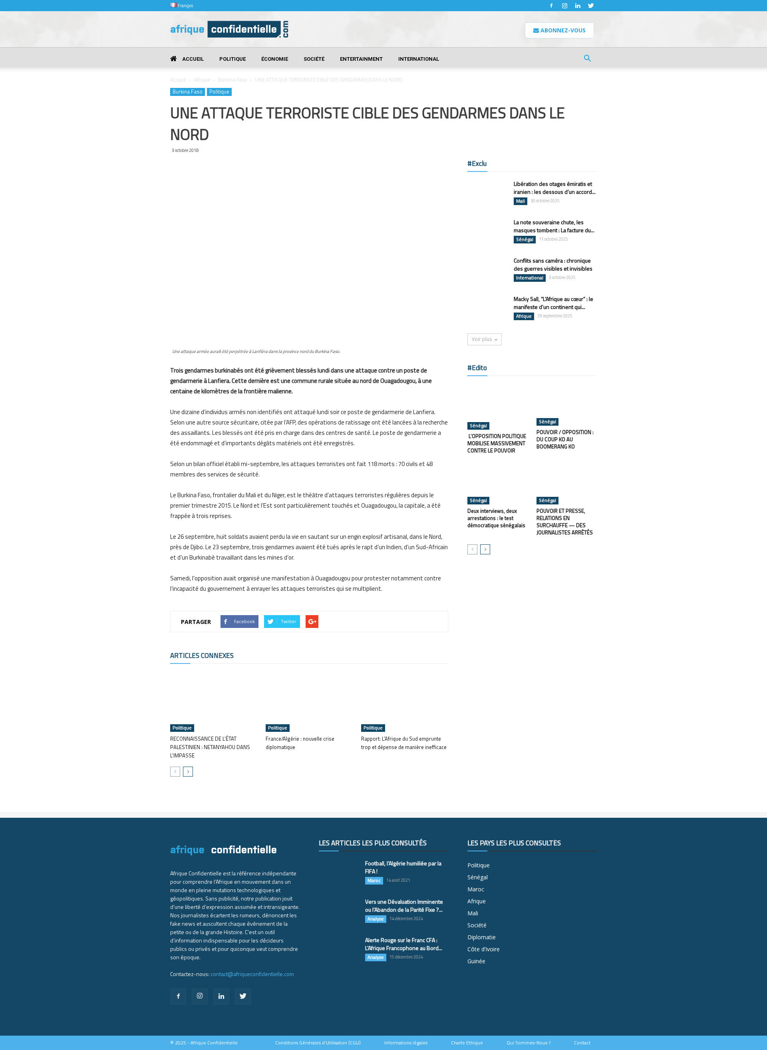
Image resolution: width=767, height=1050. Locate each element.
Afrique (202, 79)
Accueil (192, 59)
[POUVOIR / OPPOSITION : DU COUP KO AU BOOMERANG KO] (567, 405)
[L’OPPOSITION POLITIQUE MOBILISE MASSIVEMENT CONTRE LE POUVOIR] (497, 407)
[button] (587, 59)
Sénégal (524, 239)
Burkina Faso (232, 79)
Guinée (476, 961)
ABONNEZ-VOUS (562, 30)
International (418, 59)
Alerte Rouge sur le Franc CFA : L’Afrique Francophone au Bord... (403, 944)
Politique (232, 59)
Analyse (376, 918)
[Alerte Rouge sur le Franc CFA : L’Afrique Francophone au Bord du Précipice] (339, 950)
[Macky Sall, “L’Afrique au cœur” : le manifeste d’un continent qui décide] (487, 309)
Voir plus (482, 339)
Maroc (374, 880)
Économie (274, 59)
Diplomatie (481, 937)
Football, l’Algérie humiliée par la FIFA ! (403, 867)
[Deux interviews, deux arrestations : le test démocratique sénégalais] (497, 483)
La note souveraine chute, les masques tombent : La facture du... (554, 226)
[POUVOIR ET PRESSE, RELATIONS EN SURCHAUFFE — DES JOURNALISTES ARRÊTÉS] (567, 483)
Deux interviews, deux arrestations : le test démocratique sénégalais (496, 518)
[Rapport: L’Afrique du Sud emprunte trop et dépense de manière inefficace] (404, 702)
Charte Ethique (467, 1042)
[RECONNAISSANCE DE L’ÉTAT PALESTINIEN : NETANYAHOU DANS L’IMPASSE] (213, 702)
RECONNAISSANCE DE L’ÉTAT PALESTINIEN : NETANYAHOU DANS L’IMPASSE (210, 747)
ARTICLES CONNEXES (202, 655)
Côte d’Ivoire (483, 949)
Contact (582, 1042)
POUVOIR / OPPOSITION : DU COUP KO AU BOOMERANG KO (565, 439)
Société (314, 59)
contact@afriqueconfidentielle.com (252, 974)
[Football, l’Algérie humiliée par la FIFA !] (339, 873)
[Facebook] (551, 5)
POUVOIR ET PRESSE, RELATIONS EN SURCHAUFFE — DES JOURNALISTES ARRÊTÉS (565, 521)
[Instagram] (564, 5)
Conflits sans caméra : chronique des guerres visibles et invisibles (553, 264)
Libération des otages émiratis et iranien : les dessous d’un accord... (555, 187)
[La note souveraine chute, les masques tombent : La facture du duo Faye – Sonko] (487, 232)
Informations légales (405, 1042)
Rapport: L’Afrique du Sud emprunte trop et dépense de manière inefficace (404, 743)
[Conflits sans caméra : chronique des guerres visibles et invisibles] (487, 271)
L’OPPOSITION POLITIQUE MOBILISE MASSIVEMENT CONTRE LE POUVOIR (496, 443)
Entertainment (361, 59)
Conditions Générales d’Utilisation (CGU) (318, 1042)
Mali (520, 201)
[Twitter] (591, 5)
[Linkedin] (578, 5)
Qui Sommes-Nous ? (528, 1042)
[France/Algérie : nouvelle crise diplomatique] (309, 702)
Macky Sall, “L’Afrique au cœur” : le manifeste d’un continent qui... (553, 303)
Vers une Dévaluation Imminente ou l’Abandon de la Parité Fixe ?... (404, 905)
